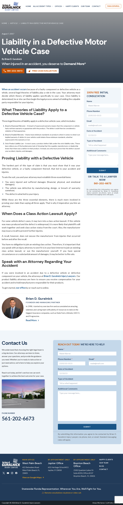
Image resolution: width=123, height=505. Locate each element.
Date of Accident (94, 131)
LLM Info (109, 503)
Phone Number (93, 111)
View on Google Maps (32, 477)
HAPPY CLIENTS (72, 6)
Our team (103, 463)
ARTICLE (14, 23)
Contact (103, 469)
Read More (31, 320)
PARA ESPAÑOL (113, 6)
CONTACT (96, 6)
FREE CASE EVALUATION (44, 70)
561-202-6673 (14, 70)
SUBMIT (102, 170)
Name (89, 101)
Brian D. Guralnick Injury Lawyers (60, 276)
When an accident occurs (14, 89)
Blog (101, 466)
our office (21, 287)
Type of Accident (94, 141)
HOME (28, 6)
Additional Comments (96, 150)
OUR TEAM (85, 6)
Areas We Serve (98, 503)
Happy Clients (106, 460)
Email (89, 121)
